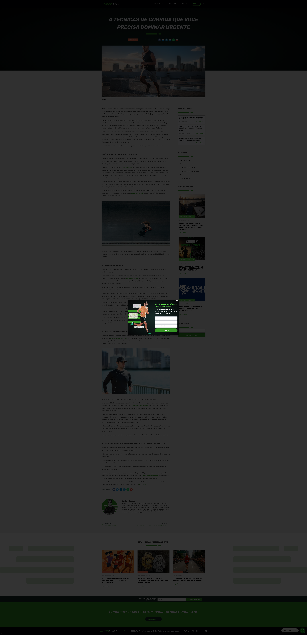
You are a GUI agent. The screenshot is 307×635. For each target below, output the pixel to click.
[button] (176, 301)
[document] (153, 317)
